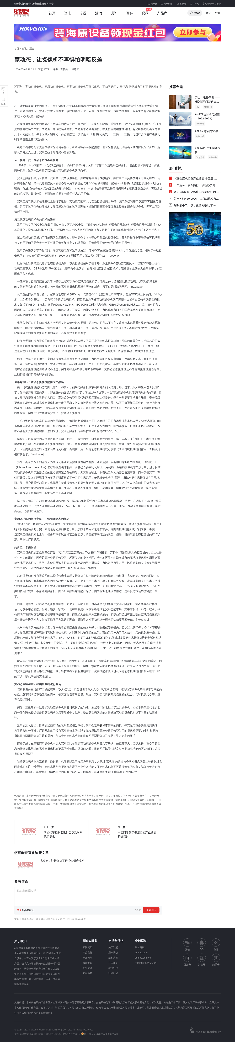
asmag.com (141, 952)
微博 (215, 949)
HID (197, 106)
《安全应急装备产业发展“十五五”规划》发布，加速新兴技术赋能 (193, 179)
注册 (218, 13)
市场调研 (200, 157)
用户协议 (113, 952)
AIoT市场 (200, 123)
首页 (52, 12)
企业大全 (87, 968)
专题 (83, 12)
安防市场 (213, 157)
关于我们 (113, 947)
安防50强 (200, 136)
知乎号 (216, 964)
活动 (98, 12)
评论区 (75, 69)
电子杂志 (168, 3)
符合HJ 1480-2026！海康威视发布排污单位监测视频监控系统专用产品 (194, 199)
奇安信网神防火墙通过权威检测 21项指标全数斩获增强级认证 (194, 192)
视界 (145, 12)
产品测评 (87, 952)
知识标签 (87, 973)
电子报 (154, 3)
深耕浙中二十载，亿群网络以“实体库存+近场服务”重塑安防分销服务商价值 (194, 206)
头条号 (201, 964)
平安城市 (102, 725)
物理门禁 (208, 106)
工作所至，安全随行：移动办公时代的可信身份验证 (194, 185)
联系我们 (113, 973)
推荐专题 (176, 86)
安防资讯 (87, 947)
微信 (187, 944)
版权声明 (113, 957)
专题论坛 (87, 957)
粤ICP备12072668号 (69, 1034)
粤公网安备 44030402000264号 (101, 1034)
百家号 (187, 964)
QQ (202, 949)
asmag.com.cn (143, 957)
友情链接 (113, 968)
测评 (114, 12)
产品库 (162, 12)
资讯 (67, 12)
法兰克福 (140, 947)
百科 (129, 12)
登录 (208, 13)
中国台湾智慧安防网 (146, 962)
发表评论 (151, 910)
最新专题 (87, 962)
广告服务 (113, 962)
